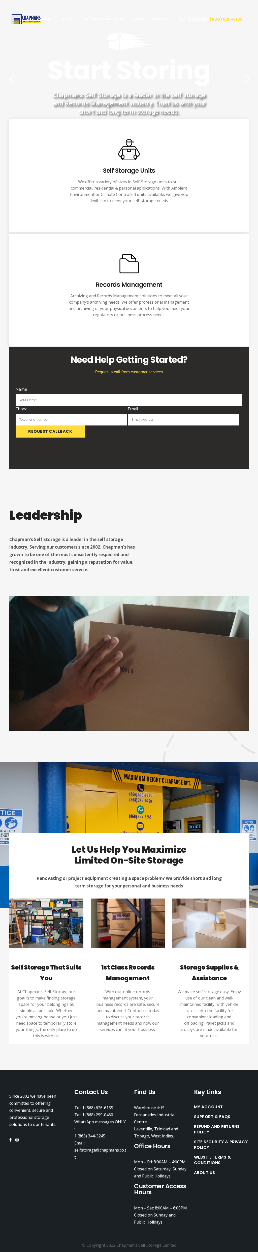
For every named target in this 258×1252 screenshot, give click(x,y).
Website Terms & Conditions (212, 1160)
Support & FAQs (212, 1117)
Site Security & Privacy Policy (221, 1144)
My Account (208, 1107)
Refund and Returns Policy (217, 1129)
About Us (204, 1172)
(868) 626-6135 (226, 19)
